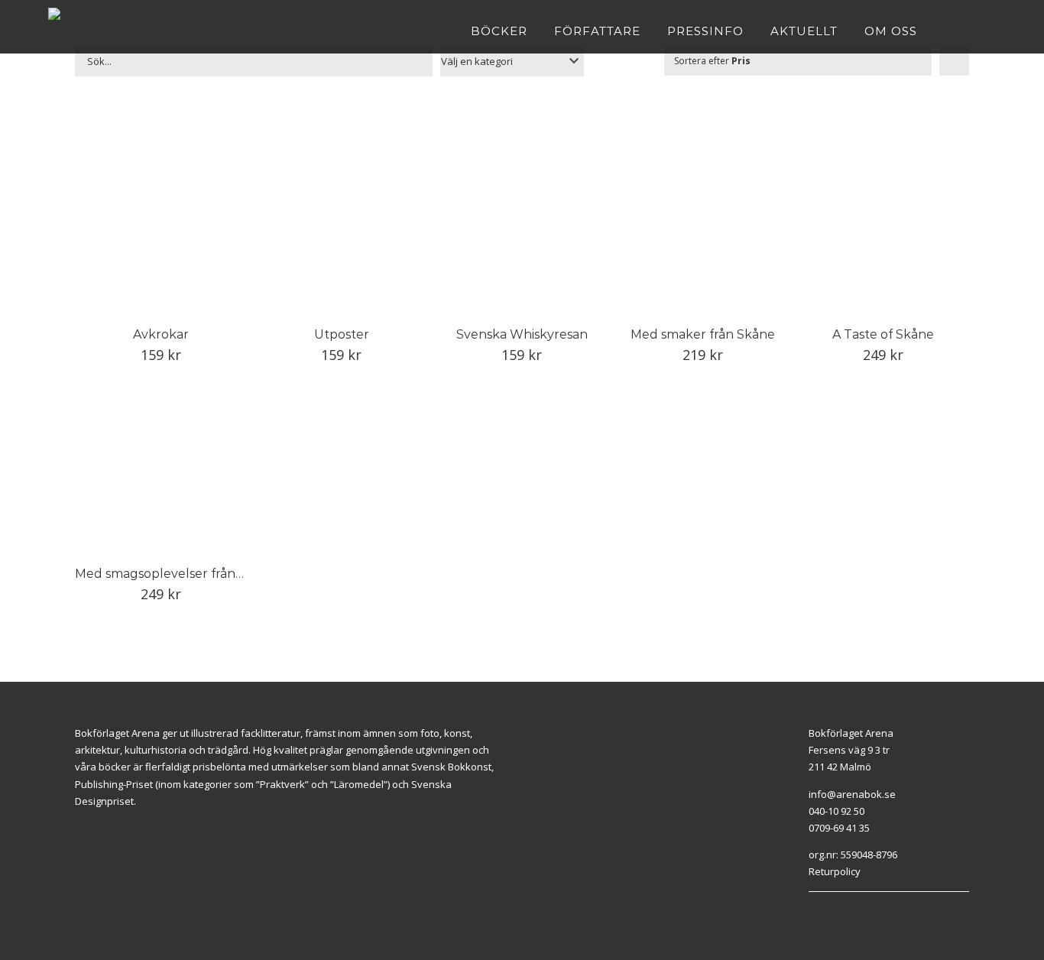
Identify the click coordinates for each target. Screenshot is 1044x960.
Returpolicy (835, 871)
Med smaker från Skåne (703, 334)
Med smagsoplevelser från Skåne (176, 573)
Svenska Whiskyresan (522, 334)
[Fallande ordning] (954, 61)
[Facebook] (812, 911)
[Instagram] (830, 911)
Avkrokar (161, 334)
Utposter (341, 334)
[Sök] (991, 31)
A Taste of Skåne (883, 334)
